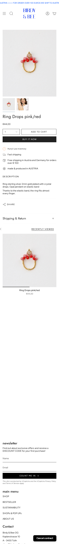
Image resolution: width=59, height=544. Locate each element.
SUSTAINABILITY (11, 507)
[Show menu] (4, 13)
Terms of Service (12, 483)
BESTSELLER (9, 502)
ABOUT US (8, 518)
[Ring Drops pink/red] (29, 260)
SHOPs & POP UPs (12, 513)
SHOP (6, 496)
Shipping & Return (14, 218)
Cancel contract (45, 538)
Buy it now (29, 139)
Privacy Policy (50, 481)
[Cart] (54, 13)
